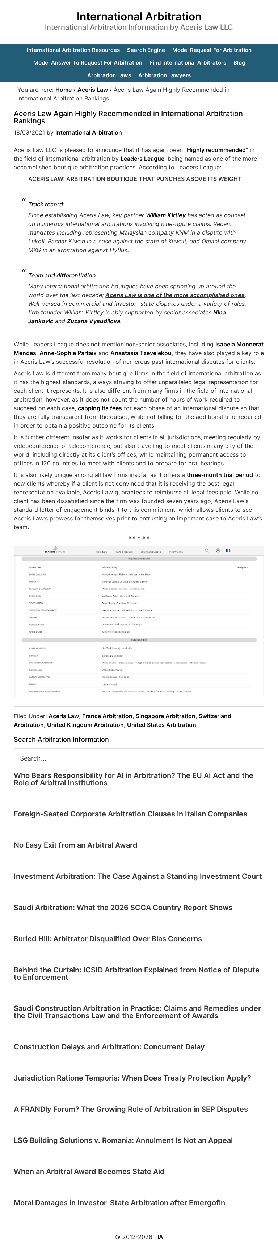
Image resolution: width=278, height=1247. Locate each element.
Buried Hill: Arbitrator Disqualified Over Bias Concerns (108, 938)
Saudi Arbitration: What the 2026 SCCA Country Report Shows (123, 907)
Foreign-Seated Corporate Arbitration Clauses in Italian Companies (130, 814)
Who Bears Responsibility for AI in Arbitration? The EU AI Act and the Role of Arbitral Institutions (133, 779)
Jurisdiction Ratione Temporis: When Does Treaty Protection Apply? (132, 1078)
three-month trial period (220, 474)
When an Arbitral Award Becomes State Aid (89, 1171)
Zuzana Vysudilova (93, 321)
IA (160, 1236)
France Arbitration (107, 716)
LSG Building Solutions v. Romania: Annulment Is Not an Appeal (123, 1140)
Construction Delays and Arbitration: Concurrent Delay (109, 1046)
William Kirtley (166, 215)
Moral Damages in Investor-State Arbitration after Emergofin (119, 1202)
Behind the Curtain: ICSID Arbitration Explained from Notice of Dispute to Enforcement (137, 973)
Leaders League (142, 158)
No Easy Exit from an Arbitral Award (76, 845)
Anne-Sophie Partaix (68, 353)
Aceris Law (64, 716)
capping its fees (100, 408)
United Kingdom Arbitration (85, 724)
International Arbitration (139, 16)
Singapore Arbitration (165, 716)
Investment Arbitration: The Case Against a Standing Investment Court (138, 876)
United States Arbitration (161, 724)
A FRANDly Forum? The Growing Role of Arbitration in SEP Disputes (131, 1109)
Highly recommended (216, 149)
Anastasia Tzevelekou (141, 353)
